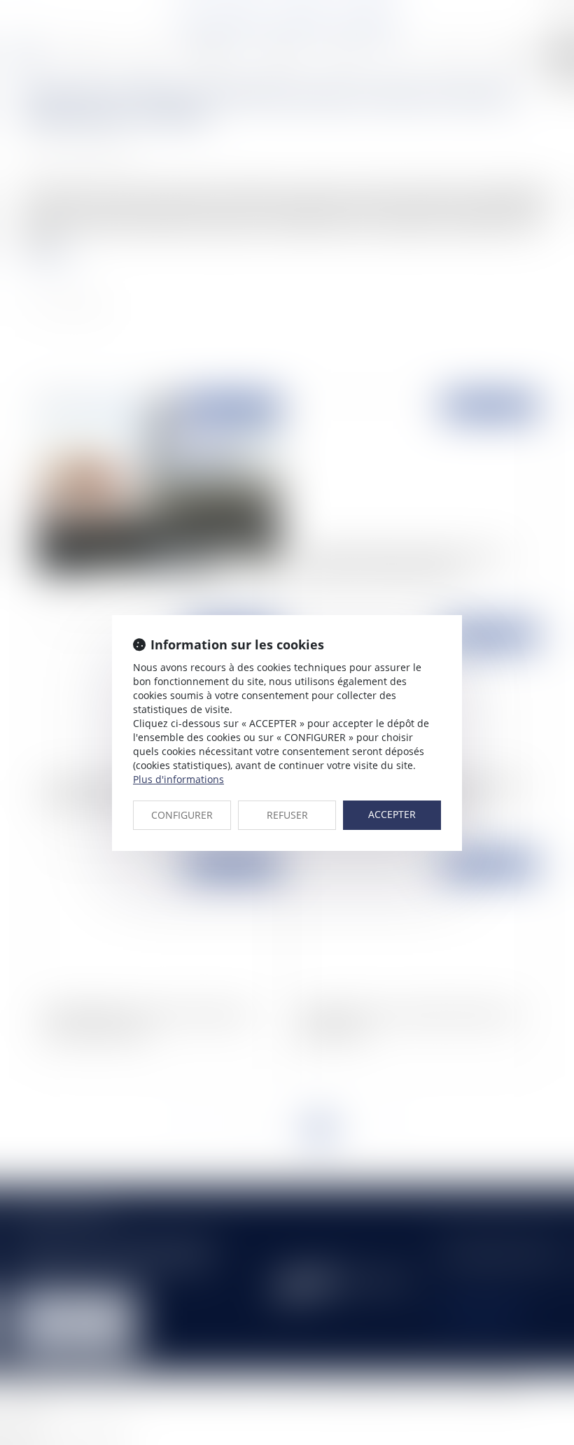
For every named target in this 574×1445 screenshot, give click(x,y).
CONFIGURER (182, 815)
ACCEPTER (392, 814)
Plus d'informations (178, 779)
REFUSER (287, 815)
